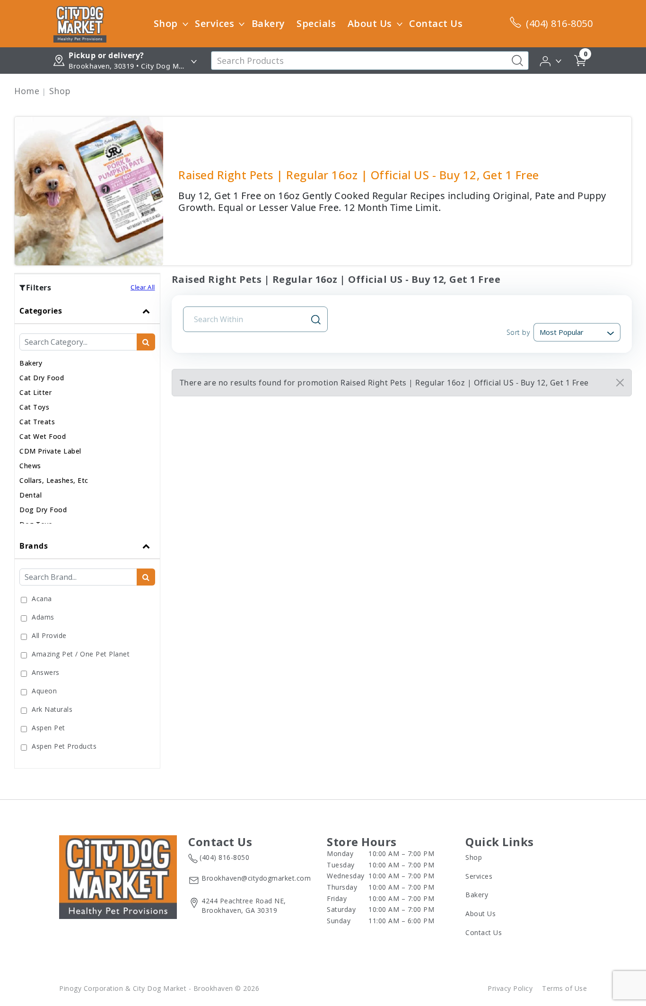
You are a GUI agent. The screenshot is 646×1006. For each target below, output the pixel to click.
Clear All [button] (143, 287)
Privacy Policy (510, 988)
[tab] (87, 415)
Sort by (518, 332)
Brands (33, 546)
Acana (42, 598)
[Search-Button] (517, 60)
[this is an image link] (118, 876)
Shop (166, 23)
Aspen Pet (48, 727)
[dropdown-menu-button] (185, 23)
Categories (40, 311)
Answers (46, 672)
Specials (316, 23)
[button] (551, 60)
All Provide (49, 635)
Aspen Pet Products (64, 746)
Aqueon (44, 690)
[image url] (79, 22)
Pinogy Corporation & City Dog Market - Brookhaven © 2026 (159, 988)
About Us (370, 23)
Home (26, 90)
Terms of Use (564, 988)
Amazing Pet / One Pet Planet (81, 653)
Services (214, 23)
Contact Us (436, 23)
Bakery (268, 23)
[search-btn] (146, 341)
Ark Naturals (52, 709)
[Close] (620, 382)
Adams (43, 616)
